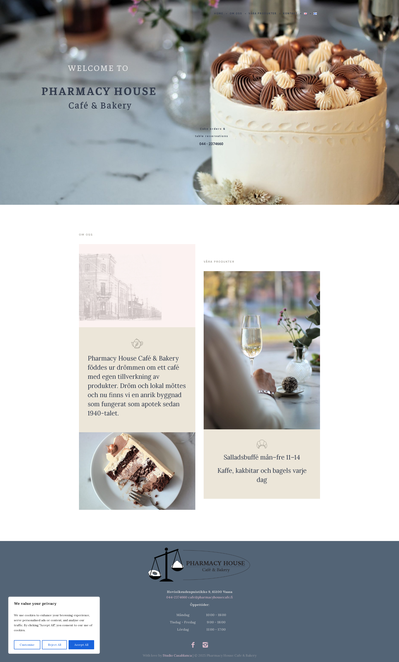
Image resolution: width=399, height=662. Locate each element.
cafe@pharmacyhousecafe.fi (210, 597)
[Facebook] (193, 645)
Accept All (81, 645)
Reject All (54, 645)
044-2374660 (176, 597)
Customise (27, 645)
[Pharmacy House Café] (199, 564)
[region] (54, 625)
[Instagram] (205, 645)
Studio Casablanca (177, 655)
